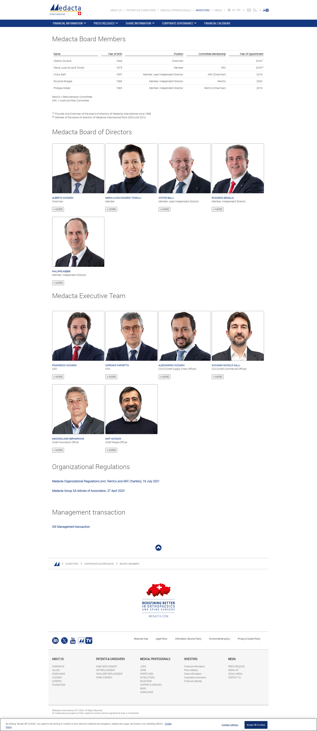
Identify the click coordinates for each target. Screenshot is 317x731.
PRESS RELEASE (236, 666)
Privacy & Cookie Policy (249, 638)
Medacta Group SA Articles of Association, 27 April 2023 (88, 491)
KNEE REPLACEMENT (106, 666)
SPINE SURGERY (104, 677)
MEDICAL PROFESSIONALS (176, 10)
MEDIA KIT (233, 670)
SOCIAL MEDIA (235, 673)
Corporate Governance (177, 23)
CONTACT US (234, 677)
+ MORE (58, 209)
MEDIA (218, 10)
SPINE (143, 670)
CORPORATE (58, 666)
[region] (158, 724)
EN (239, 10)
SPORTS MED (146, 673)
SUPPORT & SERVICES (151, 684)
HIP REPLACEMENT (105, 670)
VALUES (56, 670)
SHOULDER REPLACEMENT (109, 673)
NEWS (143, 688)
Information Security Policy (188, 638)
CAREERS (57, 681)
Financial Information (68, 23)
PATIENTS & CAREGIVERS (141, 10)
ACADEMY (57, 677)
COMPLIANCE (58, 673)
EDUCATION (146, 681)
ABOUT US (116, 10)
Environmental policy (219, 638)
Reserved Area (141, 638)
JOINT (143, 666)
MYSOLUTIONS (147, 677)
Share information (138, 23)
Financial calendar (217, 23)
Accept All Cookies (256, 724)
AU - (234, 10)
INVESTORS (71, 563)
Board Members (129, 563)
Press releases (104, 23)
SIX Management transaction (71, 527)
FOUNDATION (58, 684)
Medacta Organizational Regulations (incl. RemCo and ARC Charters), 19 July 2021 (106, 481)
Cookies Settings (230, 724)
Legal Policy (161, 638)
